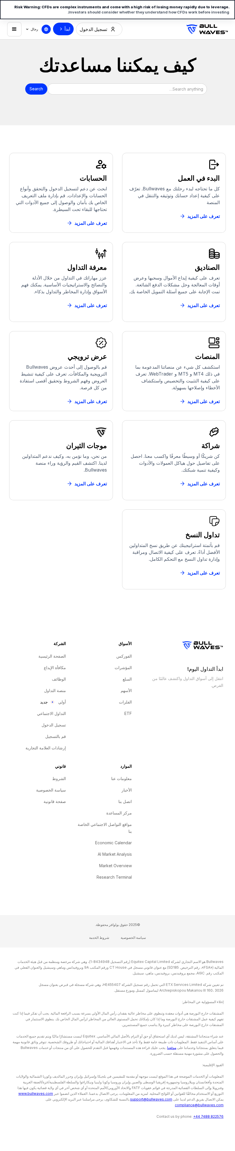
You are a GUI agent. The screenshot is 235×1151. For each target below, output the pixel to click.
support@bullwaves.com (151, 1099)
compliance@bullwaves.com (199, 1105)
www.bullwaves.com (35, 1093)
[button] (31, 29)
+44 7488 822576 (208, 1116)
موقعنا (171, 1048)
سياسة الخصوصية (133, 937)
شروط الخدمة (99, 937)
